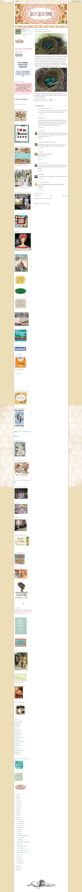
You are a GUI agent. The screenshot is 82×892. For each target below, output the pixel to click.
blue (43, 100)
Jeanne (26, 28)
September (20, 827)
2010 (17, 817)
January (20, 863)
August (19, 829)
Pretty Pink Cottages (22, 846)
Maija (39, 174)
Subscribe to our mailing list (23, 49)
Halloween (17, 730)
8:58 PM (40, 138)
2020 (17, 796)
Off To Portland (20, 837)
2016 (17, 804)
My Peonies (20, 844)
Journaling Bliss (21, 848)
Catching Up (20, 839)
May (19, 854)
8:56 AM (40, 170)
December (20, 821)
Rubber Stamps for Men (22, 852)
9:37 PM (40, 148)
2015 (17, 806)
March (19, 859)
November (20, 823)
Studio (62, 26)
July (19, 831)
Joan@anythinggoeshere (44, 108)
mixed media (17, 750)
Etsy (16, 728)
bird (40, 100)
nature (50, 100)
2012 (17, 813)
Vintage (16, 743)
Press (51, 26)
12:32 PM (40, 114)
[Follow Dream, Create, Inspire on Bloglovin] (21, 100)
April (18, 856)
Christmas (17, 723)
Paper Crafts (17, 737)
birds (16, 746)
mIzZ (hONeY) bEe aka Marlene (45, 142)
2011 (17, 815)
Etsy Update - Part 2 (22, 850)
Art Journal (17, 721)
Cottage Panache (42, 182)
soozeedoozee (41, 163)
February (20, 861)
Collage (16, 725)
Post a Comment (38, 193)
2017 (17, 802)
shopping (17, 752)
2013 (17, 811)
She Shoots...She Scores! (43, 31)
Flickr (41, 26)
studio (16, 754)
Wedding (17, 745)
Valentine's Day (18, 741)
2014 (17, 809)
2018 (17, 800)
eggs (46, 100)
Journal (16, 736)
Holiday (16, 732)
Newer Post (37, 195)
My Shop (20, 26)
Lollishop (30, 26)
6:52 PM (40, 127)
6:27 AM (40, 159)
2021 (17, 794)
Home (51, 195)
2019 (17, 798)
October (20, 825)
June (19, 833)
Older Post (64, 195)
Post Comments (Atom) (46, 198)
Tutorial (16, 739)
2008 (17, 865)
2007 (17, 867)
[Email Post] (51, 99)
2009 (17, 819)
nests (54, 100)
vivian (39, 151)
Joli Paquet (17, 734)
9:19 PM (40, 178)
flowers (16, 748)
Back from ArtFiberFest (22, 835)
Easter (16, 726)
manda (39, 131)
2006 (17, 870)
